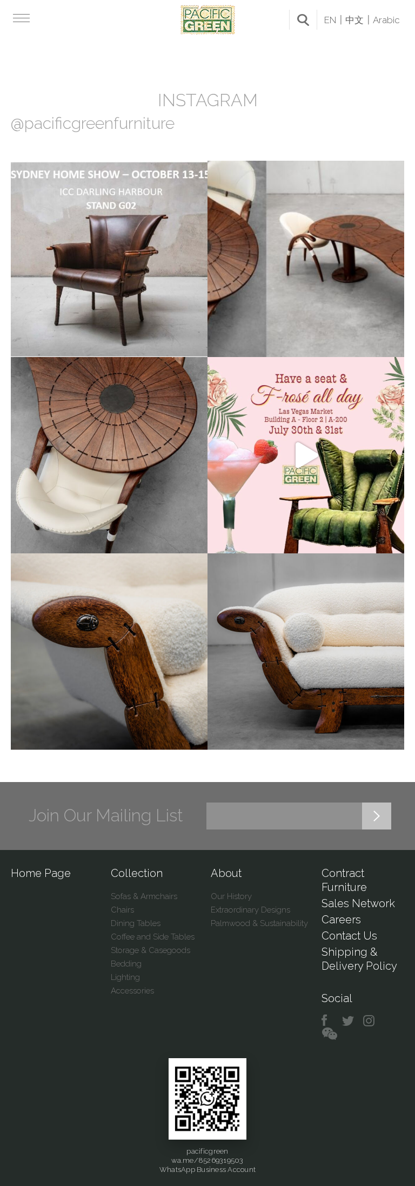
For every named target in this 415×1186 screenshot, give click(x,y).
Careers (341, 919)
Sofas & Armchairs (144, 896)
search (303, 20)
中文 (354, 20)
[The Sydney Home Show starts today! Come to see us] (109, 259)
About (226, 873)
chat (330, 1034)
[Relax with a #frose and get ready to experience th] (306, 455)
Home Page (41, 873)
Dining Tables (135, 923)
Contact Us (349, 935)
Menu (20, 18)
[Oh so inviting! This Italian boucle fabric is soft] (306, 651)
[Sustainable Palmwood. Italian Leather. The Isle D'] (109, 455)
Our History (231, 896)
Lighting (125, 977)
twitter (349, 1020)
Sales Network (358, 903)
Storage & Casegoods (150, 950)
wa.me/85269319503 (207, 1160)
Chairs (122, 910)
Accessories (132, 991)
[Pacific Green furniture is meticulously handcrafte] (109, 651)
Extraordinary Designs (250, 910)
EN (330, 20)
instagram (369, 1020)
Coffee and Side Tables (153, 937)
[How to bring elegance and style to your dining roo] (306, 259)
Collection (137, 873)
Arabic (386, 20)
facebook (328, 1020)
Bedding (126, 964)
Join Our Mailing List (106, 815)
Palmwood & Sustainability (259, 923)
